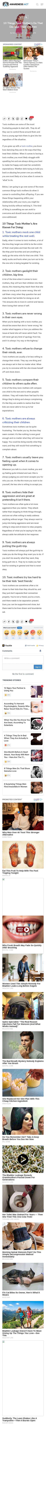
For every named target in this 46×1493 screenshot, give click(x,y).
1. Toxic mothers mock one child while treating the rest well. (21, 234)
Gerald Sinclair (18, 33)
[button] (42, 4)
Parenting (23, 17)
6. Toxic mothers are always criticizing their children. (18, 420)
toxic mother (27, 146)
